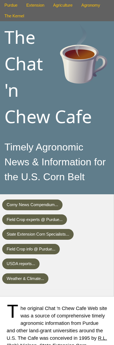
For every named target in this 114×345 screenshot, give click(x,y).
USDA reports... (21, 263)
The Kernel (14, 16)
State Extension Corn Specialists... (38, 234)
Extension (35, 5)
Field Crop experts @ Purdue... (35, 219)
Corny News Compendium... (32, 204)
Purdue (10, 5)
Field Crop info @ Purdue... (31, 249)
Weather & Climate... (25, 278)
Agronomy (90, 5)
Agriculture (62, 5)
